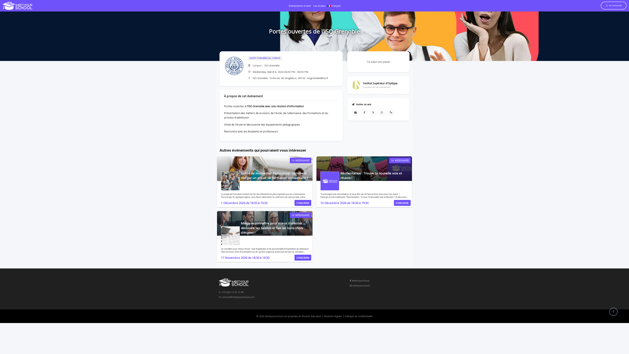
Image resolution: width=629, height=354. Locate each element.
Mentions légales (333, 316)
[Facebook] (364, 112)
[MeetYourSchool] (17, 6)
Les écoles (319, 5)
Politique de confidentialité (359, 316)
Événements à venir (300, 5)
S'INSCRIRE (302, 203)
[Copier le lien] (390, 112)
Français (336, 5)
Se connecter (615, 5)
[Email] (355, 112)
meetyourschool (361, 285)
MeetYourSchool (360, 280)
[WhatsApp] (382, 112)
